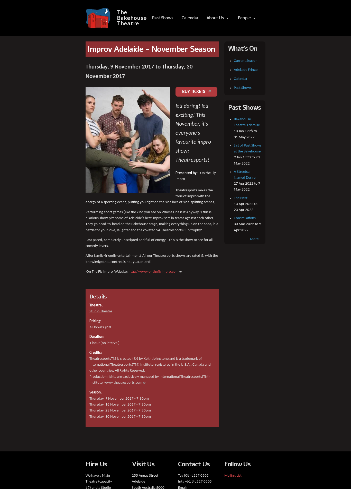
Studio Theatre (100, 311)
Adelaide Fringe (245, 70)
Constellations (245, 218)
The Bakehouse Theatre (132, 18)
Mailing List (233, 476)
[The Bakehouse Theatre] (99, 26)
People (243, 19)
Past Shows (162, 18)
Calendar (190, 18)
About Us (213, 19)
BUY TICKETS (199, 92)
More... (256, 239)
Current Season (245, 61)
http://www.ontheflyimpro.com (155, 272)
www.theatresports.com (124, 383)
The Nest (240, 198)
